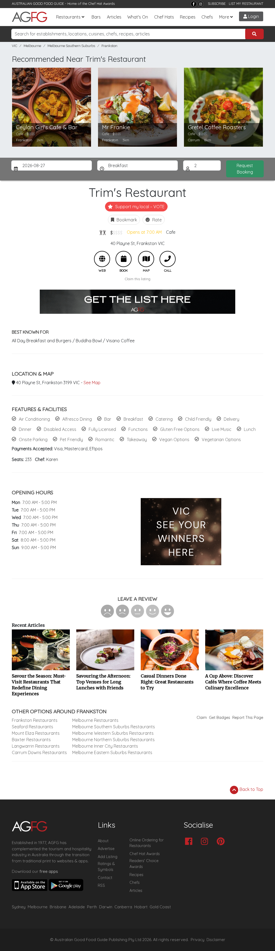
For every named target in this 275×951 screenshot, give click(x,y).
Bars (96, 17)
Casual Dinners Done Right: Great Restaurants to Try (167, 681)
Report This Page (247, 717)
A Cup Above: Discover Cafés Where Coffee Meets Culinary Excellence (233, 681)
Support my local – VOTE (139, 206)
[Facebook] (194, 4)
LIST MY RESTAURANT (246, 3)
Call (168, 259)
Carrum (194, 140)
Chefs (207, 17)
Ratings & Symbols (106, 866)
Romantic (104, 439)
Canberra (123, 906)
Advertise (106, 848)
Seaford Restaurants (32, 726)
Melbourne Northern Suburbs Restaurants (113, 739)
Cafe (170, 232)
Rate (156, 219)
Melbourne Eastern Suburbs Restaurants (112, 752)
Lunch (250, 429)
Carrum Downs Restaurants (39, 752)
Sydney (19, 906)
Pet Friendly (71, 439)
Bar (107, 419)
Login (253, 16)
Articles (114, 17)
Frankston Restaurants (34, 720)
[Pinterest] (222, 841)
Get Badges (219, 717)
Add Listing (107, 856)
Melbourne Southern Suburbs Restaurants (113, 726)
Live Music (221, 429)
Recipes (188, 17)
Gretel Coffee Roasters (217, 127)
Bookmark (126, 219)
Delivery (231, 419)
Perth (92, 906)
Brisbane (58, 906)
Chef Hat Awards (101, 3)
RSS (101, 885)
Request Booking (245, 169)
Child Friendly (198, 419)
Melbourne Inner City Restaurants (105, 746)
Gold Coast (160, 906)
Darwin (105, 906)
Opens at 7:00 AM (144, 232)
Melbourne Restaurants (95, 720)
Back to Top (250, 789)
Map (146, 259)
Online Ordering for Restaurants (146, 843)
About (103, 840)
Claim (202, 717)
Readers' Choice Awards (143, 863)
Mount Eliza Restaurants (36, 733)
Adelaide (76, 906)
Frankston (109, 46)
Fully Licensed (102, 429)
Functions (138, 429)
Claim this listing (137, 279)
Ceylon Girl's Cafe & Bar (46, 127)
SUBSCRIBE (217, 3)
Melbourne (32, 46)
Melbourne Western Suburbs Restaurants (113, 733)
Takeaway (137, 439)
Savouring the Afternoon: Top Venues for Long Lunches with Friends (103, 681)
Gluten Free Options (180, 429)
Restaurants (68, 17)
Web (102, 259)
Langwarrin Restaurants (36, 746)
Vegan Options (174, 439)
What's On (137, 17)
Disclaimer (216, 939)
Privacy (197, 939)
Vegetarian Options (221, 439)
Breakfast (133, 419)
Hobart (140, 906)
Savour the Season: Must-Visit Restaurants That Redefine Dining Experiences (39, 684)
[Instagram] (201, 4)
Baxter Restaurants (31, 739)
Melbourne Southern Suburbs (71, 46)
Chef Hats (164, 17)
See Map (92, 382)
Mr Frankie (116, 127)
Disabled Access (60, 429)
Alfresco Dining (77, 419)
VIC (14, 46)
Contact (105, 877)
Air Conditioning (34, 419)
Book (123, 259)
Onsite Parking (33, 439)
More (224, 17)
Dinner (25, 429)
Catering (164, 419)
